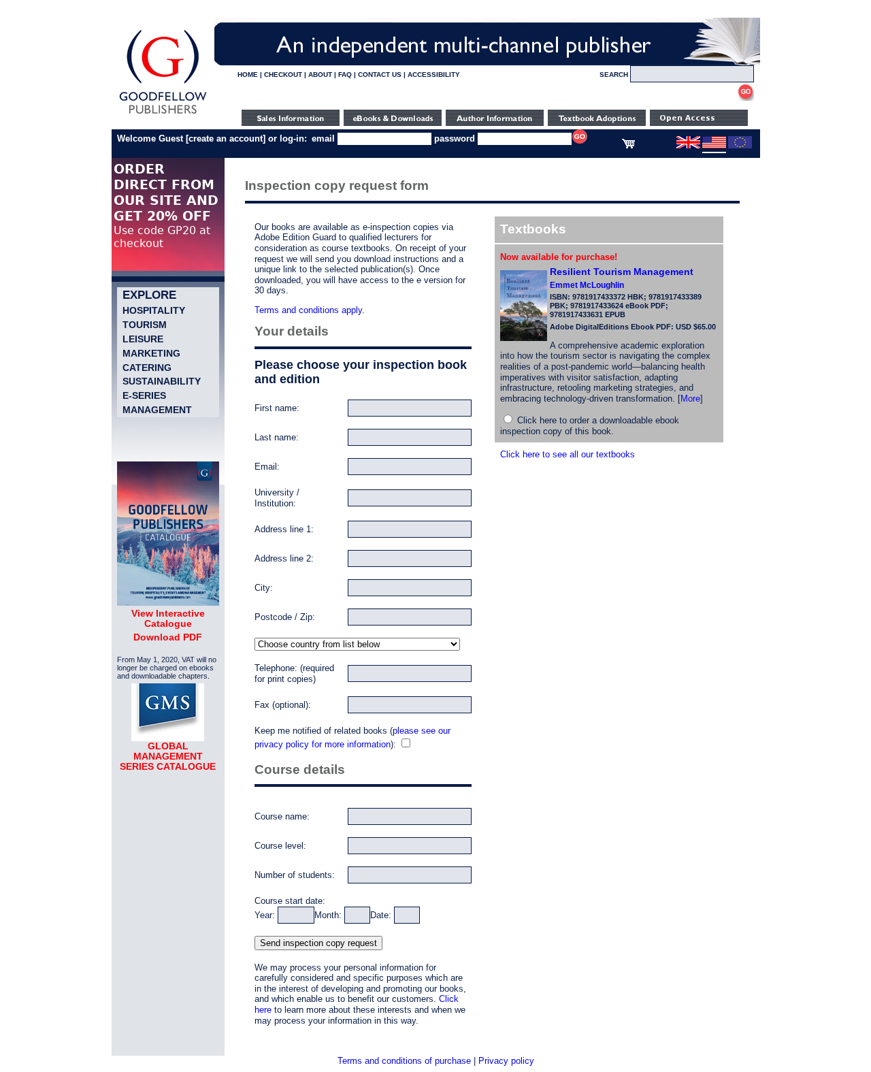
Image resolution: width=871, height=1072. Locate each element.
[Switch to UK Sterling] (688, 145)
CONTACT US (379, 74)
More (690, 398)
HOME (247, 74)
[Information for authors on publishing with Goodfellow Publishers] (495, 123)
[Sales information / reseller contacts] (291, 123)
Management (157, 409)
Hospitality (153, 310)
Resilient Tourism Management (621, 271)
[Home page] (163, 114)
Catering (146, 367)
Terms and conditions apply (308, 310)
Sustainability (161, 381)
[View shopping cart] (628, 145)
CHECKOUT (283, 74)
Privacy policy (506, 1061)
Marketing (151, 353)
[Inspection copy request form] (597, 123)
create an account (225, 138)
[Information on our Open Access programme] (699, 123)
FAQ (345, 74)
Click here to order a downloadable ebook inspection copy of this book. (589, 425)
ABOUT (320, 74)
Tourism (144, 324)
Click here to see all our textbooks (567, 454)
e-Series (144, 395)
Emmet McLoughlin (587, 285)
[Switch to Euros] (740, 145)
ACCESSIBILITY (434, 74)
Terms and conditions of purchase (404, 1061)
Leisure (142, 339)
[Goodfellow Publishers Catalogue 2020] (168, 602)
